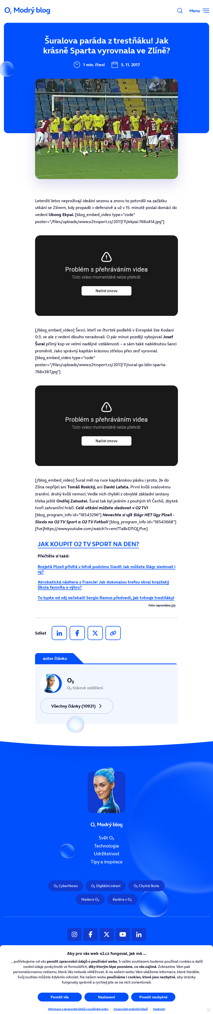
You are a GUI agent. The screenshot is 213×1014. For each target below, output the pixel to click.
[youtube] (122, 934)
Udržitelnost (106, 854)
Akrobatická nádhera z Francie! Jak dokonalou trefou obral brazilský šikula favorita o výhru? (103, 584)
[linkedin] (59, 633)
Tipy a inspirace (107, 861)
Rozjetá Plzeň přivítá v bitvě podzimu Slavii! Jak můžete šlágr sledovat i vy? (106, 569)
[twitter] (95, 633)
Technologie (106, 846)
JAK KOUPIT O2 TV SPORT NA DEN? (88, 544)
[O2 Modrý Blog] (28, 11)
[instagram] (74, 934)
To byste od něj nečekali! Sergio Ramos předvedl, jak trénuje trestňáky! (106, 597)
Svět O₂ (106, 837)
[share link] (113, 633)
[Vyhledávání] (180, 11)
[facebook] (77, 633)
